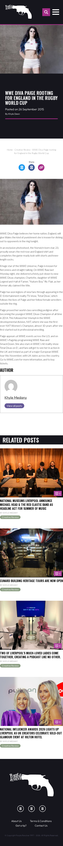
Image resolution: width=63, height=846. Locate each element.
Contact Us (41, 825)
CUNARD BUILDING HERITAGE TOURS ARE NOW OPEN (31, 580)
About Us (16, 821)
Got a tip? (21, 825)
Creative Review (22, 149)
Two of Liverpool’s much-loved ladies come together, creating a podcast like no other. (30, 655)
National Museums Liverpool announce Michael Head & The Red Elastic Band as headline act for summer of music (26, 504)
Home (10, 149)
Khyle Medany (16, 397)
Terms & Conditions (41, 821)
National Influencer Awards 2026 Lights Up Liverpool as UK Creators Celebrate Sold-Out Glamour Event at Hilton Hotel (31, 733)
